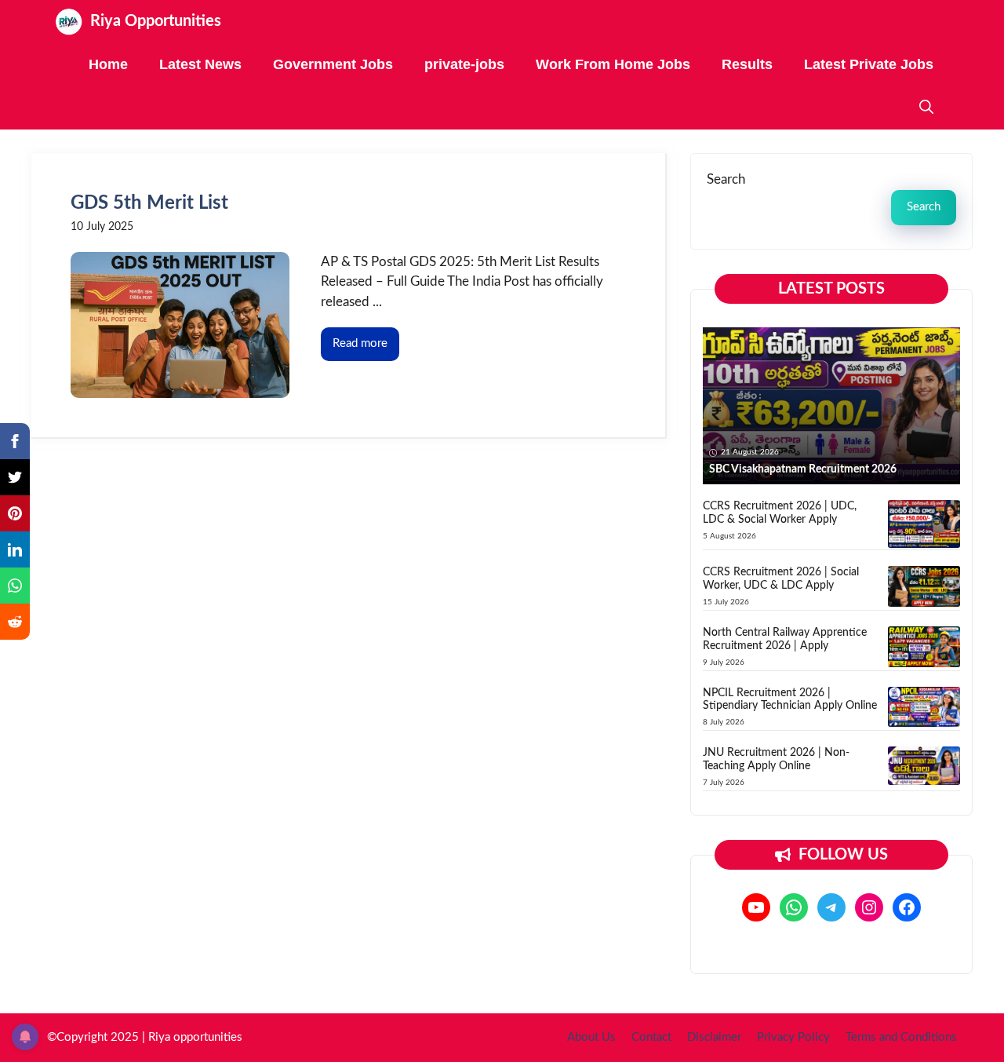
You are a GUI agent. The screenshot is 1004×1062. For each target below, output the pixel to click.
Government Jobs (333, 64)
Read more (360, 343)
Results (747, 64)
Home (108, 64)
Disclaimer (714, 1037)
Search (726, 179)
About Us (591, 1037)
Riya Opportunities (155, 21)
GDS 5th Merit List (149, 203)
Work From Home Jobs (613, 64)
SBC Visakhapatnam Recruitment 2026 (803, 469)
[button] (926, 108)
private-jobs (464, 64)
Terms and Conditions (901, 1037)
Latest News (200, 64)
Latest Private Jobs (868, 64)
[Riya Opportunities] (68, 21)
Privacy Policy (793, 1037)
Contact (651, 1037)
